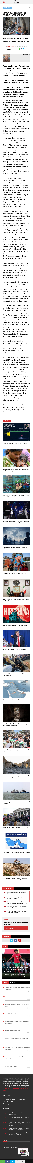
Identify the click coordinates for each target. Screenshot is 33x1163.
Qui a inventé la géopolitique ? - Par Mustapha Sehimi (14, 699)
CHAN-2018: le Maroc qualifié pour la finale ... (17, 1014)
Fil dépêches (6, 1108)
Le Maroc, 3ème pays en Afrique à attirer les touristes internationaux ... (17, 1058)
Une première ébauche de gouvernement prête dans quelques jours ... (17, 1006)
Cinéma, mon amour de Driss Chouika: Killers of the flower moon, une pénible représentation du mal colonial (19, 1124)
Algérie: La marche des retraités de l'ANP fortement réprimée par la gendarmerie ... (18, 989)
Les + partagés (12, 982)
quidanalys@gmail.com (9, 1104)
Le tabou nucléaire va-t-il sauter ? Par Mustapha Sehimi (15, 625)
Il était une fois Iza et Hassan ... (17, 1067)
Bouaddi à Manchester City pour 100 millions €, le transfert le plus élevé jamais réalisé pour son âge (16, 969)
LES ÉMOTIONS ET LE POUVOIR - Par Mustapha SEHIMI (14, 649)
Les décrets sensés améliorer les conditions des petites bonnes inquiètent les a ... (17, 1040)
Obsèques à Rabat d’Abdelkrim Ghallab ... (17, 1031)
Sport (5, 946)
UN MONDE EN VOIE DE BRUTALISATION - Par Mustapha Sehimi (16, 828)
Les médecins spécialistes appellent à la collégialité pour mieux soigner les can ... (17, 1023)
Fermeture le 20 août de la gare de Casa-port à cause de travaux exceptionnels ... (17, 1049)
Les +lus (5, 982)
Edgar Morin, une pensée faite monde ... (17, 998)
